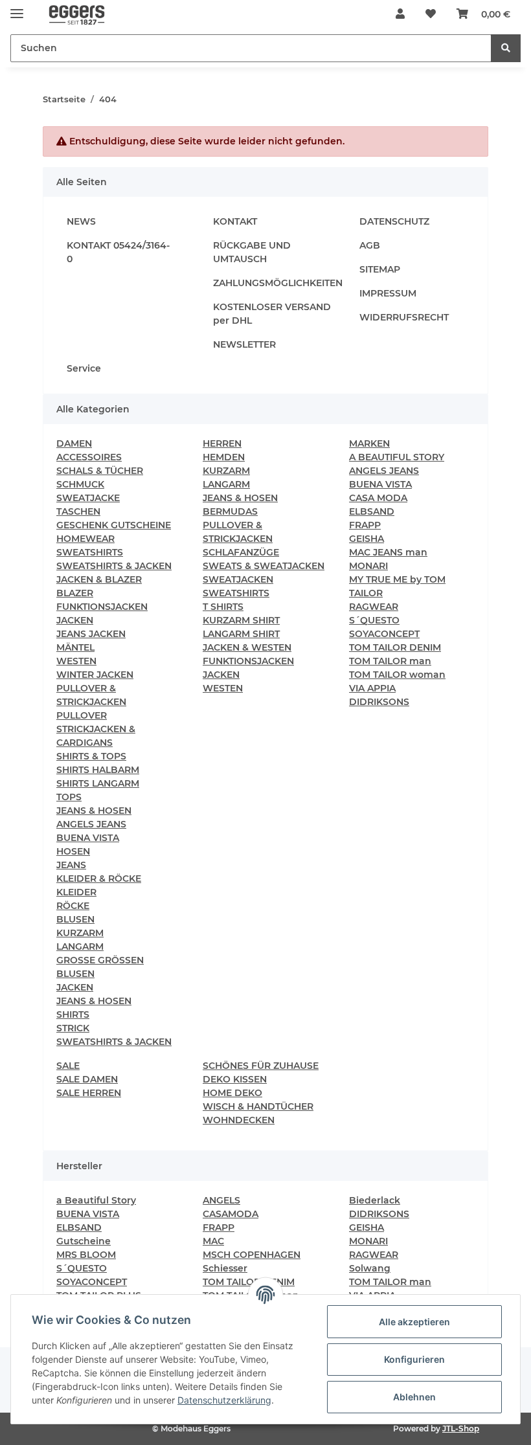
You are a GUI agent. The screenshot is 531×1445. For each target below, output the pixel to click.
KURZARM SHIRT (241, 620)
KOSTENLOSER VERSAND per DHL (272, 313)
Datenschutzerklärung (224, 1400)
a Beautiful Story (96, 1200)
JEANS (71, 865)
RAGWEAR (373, 606)
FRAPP (365, 525)
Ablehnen (414, 1396)
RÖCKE (72, 906)
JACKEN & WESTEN (247, 647)
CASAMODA (230, 1214)
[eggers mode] (71, 14)
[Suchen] (506, 48)
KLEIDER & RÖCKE (98, 878)
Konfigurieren (414, 1359)
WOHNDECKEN (239, 1120)
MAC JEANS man (388, 552)
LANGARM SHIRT (241, 634)
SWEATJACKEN (238, 579)
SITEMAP (379, 269)
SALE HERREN (88, 1093)
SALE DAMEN (87, 1079)
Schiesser (225, 1268)
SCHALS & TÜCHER (99, 470)
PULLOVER (81, 715)
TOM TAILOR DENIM (395, 647)
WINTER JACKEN (94, 674)
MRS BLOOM (86, 1254)
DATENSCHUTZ (394, 221)
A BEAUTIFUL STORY (396, 457)
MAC (213, 1241)
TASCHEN (78, 511)
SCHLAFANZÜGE (241, 552)
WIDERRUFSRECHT (404, 317)
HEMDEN (224, 457)
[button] (400, 14)
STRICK (72, 1028)
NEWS (81, 221)
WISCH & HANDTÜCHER (258, 1106)
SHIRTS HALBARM (97, 770)
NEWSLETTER (244, 344)
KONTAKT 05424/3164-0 (118, 252)
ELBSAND (371, 511)
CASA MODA (378, 498)
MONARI (368, 566)
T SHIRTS (223, 606)
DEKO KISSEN (235, 1079)
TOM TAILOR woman (397, 674)
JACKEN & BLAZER (99, 579)
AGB (369, 245)
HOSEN (73, 851)
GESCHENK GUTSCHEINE (113, 525)
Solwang (369, 1268)
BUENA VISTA (87, 838)
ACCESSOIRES (89, 457)
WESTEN (76, 661)
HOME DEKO (232, 1093)
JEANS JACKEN (91, 634)
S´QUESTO (374, 620)
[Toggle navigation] (16, 8)
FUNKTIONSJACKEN (102, 606)
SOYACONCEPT (384, 634)
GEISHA (366, 538)
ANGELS (221, 1200)
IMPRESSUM (387, 293)
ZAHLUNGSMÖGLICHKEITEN (278, 283)
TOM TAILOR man (390, 661)
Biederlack (374, 1200)
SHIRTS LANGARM (97, 783)
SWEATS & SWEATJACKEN (263, 566)
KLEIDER (76, 892)
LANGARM (80, 946)
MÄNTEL (75, 647)
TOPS (69, 797)
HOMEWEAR (85, 538)
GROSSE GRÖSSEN (100, 960)
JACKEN (74, 620)
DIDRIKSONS (379, 702)
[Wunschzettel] (430, 14)
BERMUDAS (230, 511)
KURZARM (80, 933)
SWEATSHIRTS (89, 552)
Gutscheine (83, 1241)
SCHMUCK (80, 484)
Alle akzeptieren (414, 1321)
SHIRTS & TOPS (91, 756)
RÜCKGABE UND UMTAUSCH (252, 252)
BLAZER (74, 593)
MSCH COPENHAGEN (251, 1254)
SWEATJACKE (88, 498)
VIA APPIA (372, 688)
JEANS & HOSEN (93, 810)
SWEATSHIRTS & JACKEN (114, 566)
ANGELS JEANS (91, 824)
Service (84, 368)
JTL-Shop (460, 1428)
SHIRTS (72, 1014)
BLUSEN (75, 919)
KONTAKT (235, 221)
